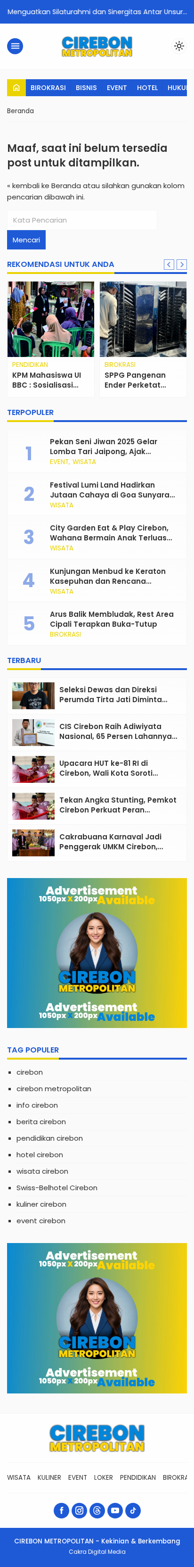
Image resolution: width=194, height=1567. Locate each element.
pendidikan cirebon (49, 1138)
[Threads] (97, 1510)
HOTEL (147, 87)
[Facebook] (61, 1510)
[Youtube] (115, 1510)
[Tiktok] (133, 1510)
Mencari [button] (26, 240)
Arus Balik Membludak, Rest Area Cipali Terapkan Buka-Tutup (112, 619)
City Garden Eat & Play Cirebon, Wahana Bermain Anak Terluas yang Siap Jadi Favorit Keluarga (110, 538)
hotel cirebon (39, 1155)
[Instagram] (79, 1510)
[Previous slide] (169, 264)
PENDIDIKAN (30, 365)
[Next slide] (182, 264)
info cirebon (37, 1105)
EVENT (117, 87)
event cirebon (40, 1221)
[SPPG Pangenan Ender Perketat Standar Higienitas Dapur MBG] (143, 319)
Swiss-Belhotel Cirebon (56, 1188)
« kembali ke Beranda (44, 186)
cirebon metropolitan (53, 1089)
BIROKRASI (48, 87)
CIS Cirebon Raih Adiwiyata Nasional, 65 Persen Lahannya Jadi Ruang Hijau (115, 736)
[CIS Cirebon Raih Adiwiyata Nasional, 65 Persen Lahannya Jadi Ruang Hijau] (33, 732)
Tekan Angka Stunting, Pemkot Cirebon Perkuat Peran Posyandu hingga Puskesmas (118, 810)
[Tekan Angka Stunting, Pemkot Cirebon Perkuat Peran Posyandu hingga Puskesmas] (33, 806)
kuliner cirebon (41, 1204)
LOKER (103, 1477)
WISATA (84, 462)
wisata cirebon (42, 1171)
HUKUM (180, 87)
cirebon (29, 1072)
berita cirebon (41, 1122)
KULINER (49, 1477)
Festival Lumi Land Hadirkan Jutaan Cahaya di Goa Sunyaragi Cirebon (113, 495)
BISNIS (86, 87)
